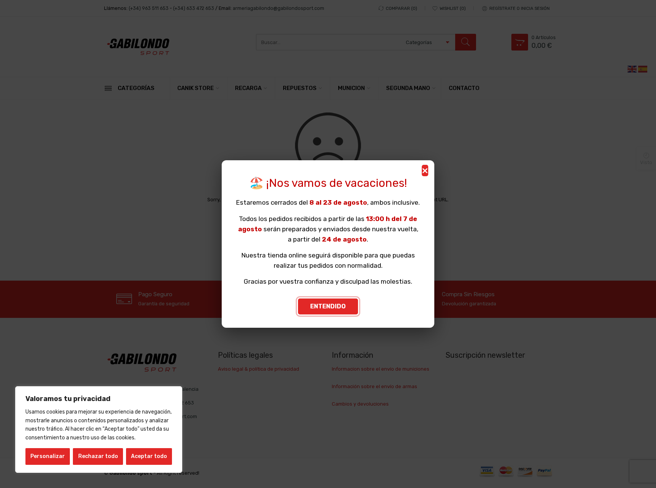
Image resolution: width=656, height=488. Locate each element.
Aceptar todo (149, 456)
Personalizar (47, 456)
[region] (98, 429)
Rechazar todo (98, 456)
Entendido (328, 306)
